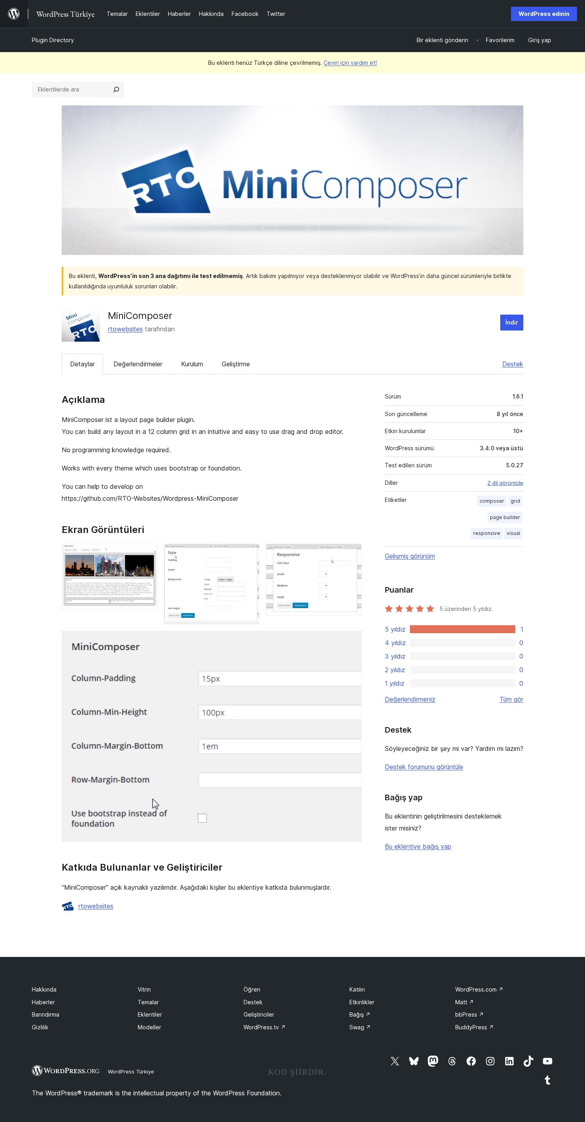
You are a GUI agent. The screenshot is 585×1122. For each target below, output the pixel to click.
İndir (511, 322)
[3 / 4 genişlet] (351, 554)
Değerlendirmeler (137, 364)
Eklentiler (150, 1014)
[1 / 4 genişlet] (147, 554)
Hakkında (44, 989)
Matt (464, 1002)
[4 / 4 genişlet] (351, 642)
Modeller (149, 1027)
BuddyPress (474, 1027)
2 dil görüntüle (505, 483)
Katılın (357, 989)
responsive (486, 533)
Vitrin (144, 989)
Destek (512, 364)
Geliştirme (236, 364)
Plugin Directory (53, 40)
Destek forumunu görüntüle (424, 767)
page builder (505, 517)
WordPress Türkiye (131, 1071)
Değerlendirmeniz (410, 699)
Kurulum (192, 364)
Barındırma (45, 1014)
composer (492, 501)
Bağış (359, 1014)
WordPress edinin (544, 13)
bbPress (469, 1014)
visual (513, 533)
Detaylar (82, 364)
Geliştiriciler (259, 1014)
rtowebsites (125, 329)
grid (515, 501)
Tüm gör (511, 699)
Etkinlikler (361, 1002)
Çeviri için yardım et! (350, 62)
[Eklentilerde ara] (116, 89)
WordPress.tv (265, 1027)
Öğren (252, 989)
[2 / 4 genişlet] (249, 554)
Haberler (43, 1002)
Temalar (148, 1002)
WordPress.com (479, 989)
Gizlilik (40, 1027)
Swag (360, 1027)
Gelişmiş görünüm (410, 556)
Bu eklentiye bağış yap (418, 846)
